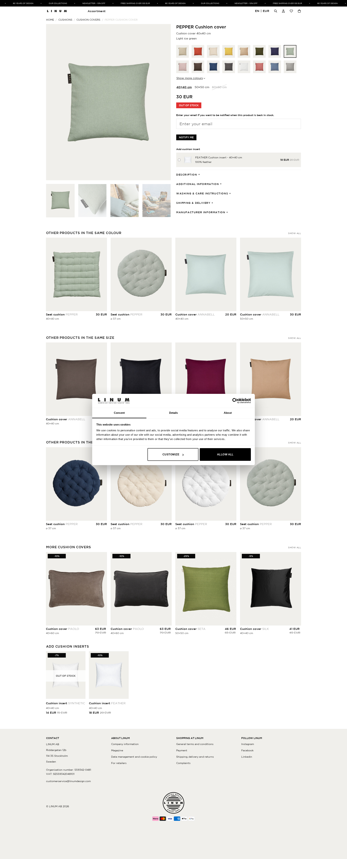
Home (50, 19)
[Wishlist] (291, 11)
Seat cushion (62, 314)
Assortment (97, 11)
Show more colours (189, 78)
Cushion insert (65, 703)
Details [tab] (173, 412)
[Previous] (53, 102)
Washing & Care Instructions (202, 193)
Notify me (186, 137)
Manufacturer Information (200, 212)
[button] (262, 11)
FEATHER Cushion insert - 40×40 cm (218, 157)
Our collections (47, 3)
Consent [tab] (119, 412)
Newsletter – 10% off (83, 3)
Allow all (225, 454)
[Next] (163, 102)
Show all (294, 233)
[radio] (182, 51)
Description (186, 174)
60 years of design (12, 3)
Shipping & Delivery (193, 202)
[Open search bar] (275, 11)
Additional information (197, 184)
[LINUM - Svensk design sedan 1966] (57, 11)
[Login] (283, 11)
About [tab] (228, 412)
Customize (170, 454)
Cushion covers (88, 19)
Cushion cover (195, 314)
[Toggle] (200, 175)
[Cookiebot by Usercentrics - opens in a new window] (235, 400)
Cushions (65, 19)
